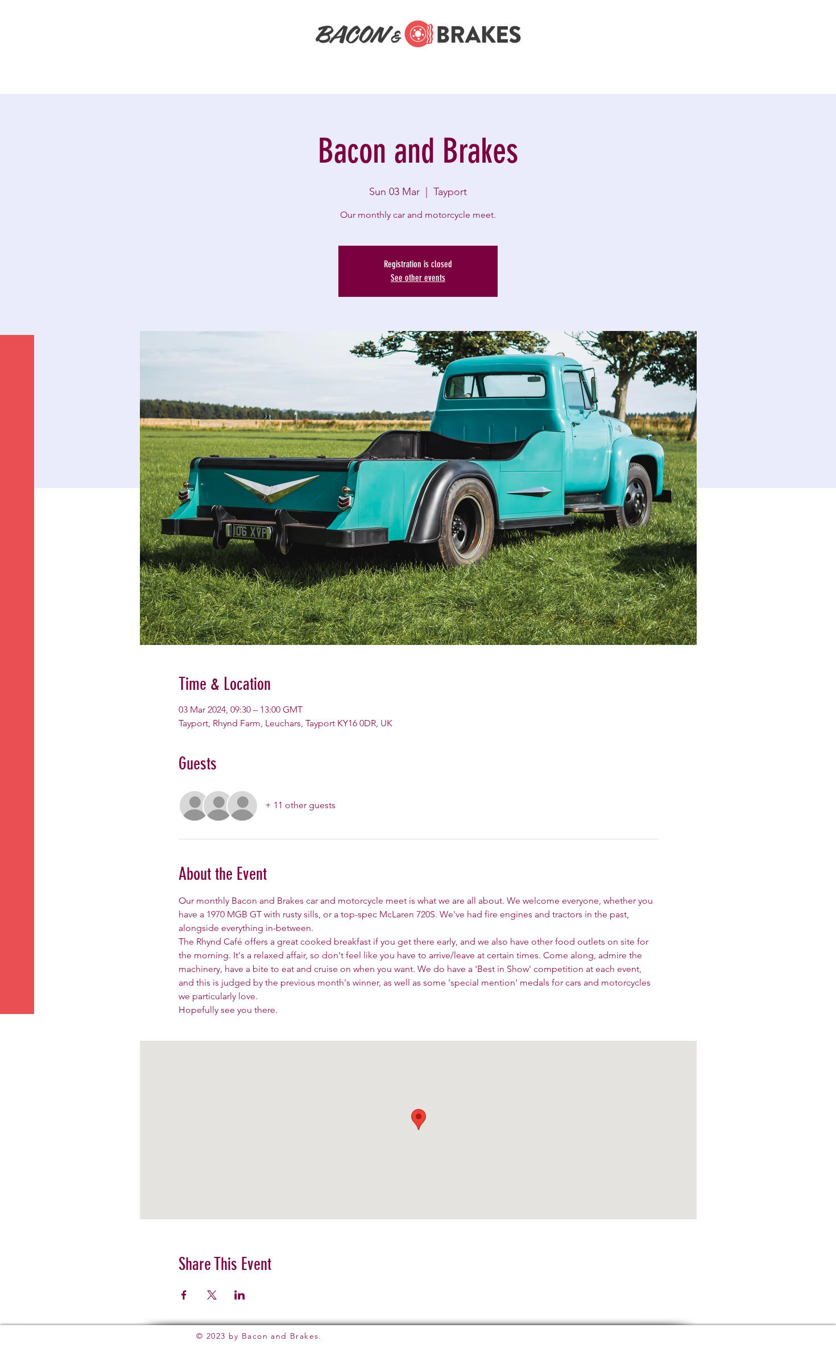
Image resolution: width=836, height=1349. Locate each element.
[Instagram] (17, 1332)
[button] (18, 16)
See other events (418, 277)
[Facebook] (17, 1309)
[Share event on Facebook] (184, 1295)
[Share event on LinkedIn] (239, 1295)
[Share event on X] (211, 1295)
